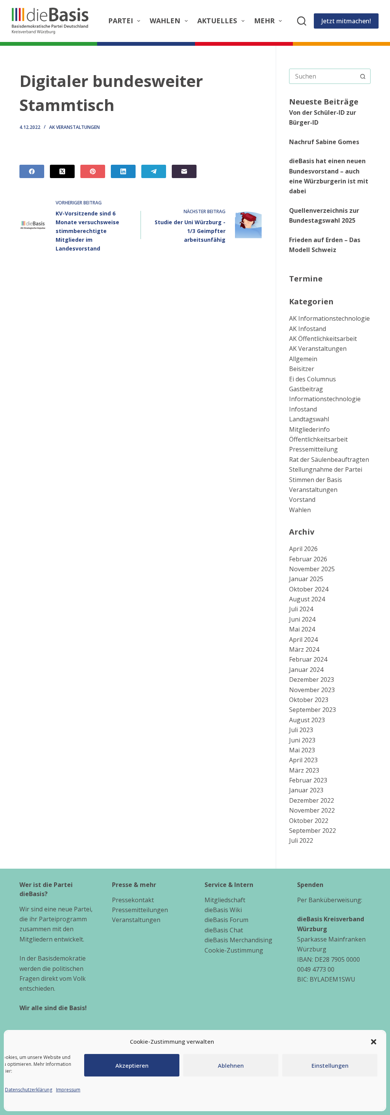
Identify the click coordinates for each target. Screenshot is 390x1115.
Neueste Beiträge (323, 101)
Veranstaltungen (313, 489)
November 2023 (312, 690)
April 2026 (303, 549)
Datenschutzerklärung (28, 1089)
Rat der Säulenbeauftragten (329, 459)
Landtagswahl (309, 419)
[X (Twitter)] (62, 171)
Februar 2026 (308, 559)
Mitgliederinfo (309, 429)
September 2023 (312, 709)
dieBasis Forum (226, 920)
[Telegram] (153, 171)
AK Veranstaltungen (74, 127)
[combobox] (322, 76)
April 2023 (303, 760)
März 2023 (304, 770)
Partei (120, 20)
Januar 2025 (306, 579)
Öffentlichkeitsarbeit (318, 439)
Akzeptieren (132, 1065)
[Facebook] (31, 171)
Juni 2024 (302, 619)
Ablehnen (231, 1065)
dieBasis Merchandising (238, 940)
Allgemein (303, 359)
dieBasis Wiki (223, 910)
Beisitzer (301, 369)
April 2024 (303, 639)
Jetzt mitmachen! (346, 21)
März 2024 (304, 649)
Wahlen (165, 20)
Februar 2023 (308, 780)
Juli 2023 (301, 730)
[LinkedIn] (123, 171)
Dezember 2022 (311, 800)
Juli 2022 (301, 840)
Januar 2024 (306, 669)
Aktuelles (217, 20)
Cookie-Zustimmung (234, 950)
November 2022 (312, 810)
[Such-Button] (363, 76)
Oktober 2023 (308, 700)
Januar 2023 (306, 790)
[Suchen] (301, 21)
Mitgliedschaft (225, 900)
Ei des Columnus (312, 379)
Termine (306, 278)
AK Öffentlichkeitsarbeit (323, 338)
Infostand (303, 409)
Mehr (264, 20)
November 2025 (312, 569)
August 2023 (307, 720)
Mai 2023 (302, 750)
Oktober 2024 (308, 589)
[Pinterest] (92, 171)
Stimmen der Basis (315, 480)
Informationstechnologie (325, 399)
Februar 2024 (308, 659)
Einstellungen (330, 1065)
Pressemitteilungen (140, 910)
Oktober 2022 (308, 820)
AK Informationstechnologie (329, 318)
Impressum (68, 1089)
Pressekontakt (133, 900)
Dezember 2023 (311, 679)
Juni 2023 (302, 740)
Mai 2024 (302, 629)
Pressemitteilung (313, 449)
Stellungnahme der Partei (325, 469)
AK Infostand (307, 329)
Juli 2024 (301, 609)
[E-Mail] (184, 171)
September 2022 (312, 830)
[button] (373, 1042)
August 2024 (307, 599)
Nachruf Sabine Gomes (324, 142)
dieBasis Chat (224, 930)
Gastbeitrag (306, 389)
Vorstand (302, 499)
